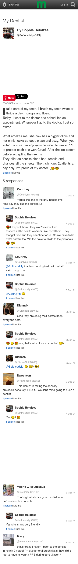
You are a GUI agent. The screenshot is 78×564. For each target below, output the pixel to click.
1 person (7, 208)
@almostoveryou (26, 541)
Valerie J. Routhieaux (31, 486)
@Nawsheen (24, 380)
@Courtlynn (23, 194)
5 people (7, 172)
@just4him (23, 492)
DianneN (22, 305)
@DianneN (23, 310)
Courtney (23, 189)
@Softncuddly (25, 35)
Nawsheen (24, 375)
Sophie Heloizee (35, 30)
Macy (20, 536)
